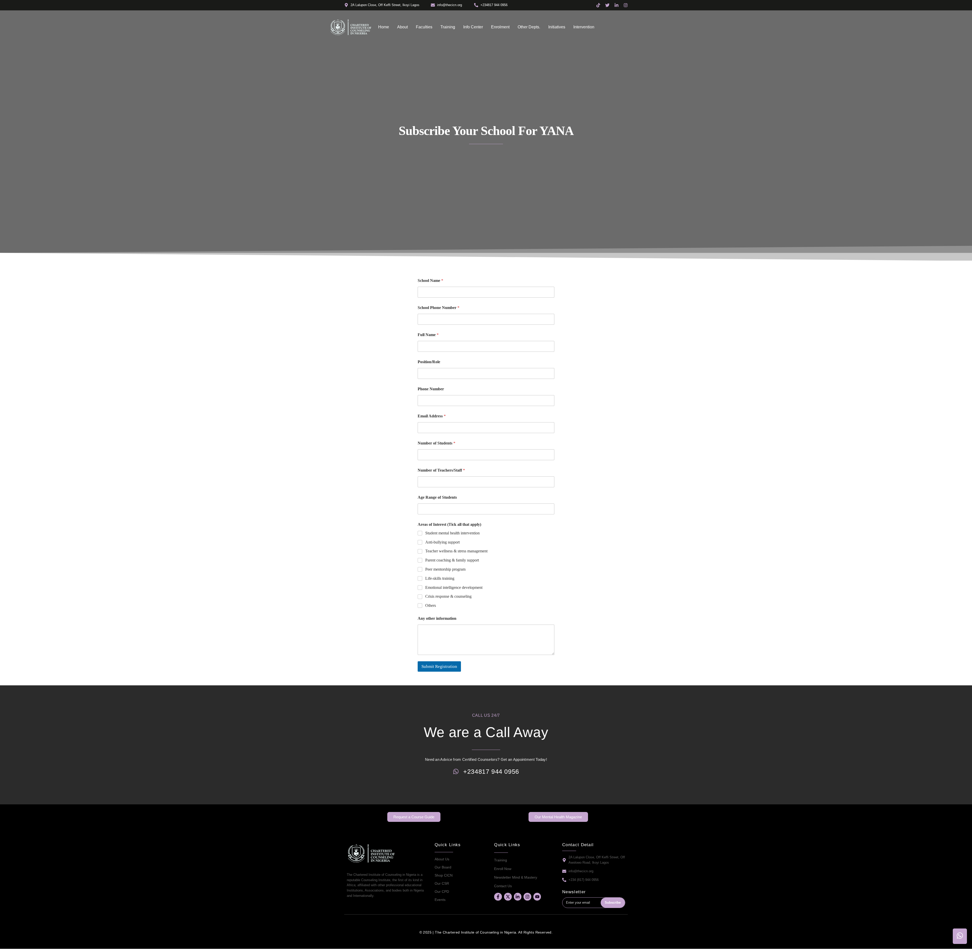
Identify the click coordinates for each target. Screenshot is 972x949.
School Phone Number (438, 307)
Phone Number (431, 389)
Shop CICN (444, 875)
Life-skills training (439, 578)
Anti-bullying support (442, 542)
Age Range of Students (437, 497)
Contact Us (503, 886)
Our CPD (442, 891)
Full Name (428, 335)
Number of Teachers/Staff (441, 470)
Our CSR (442, 883)
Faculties (424, 27)
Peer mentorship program (445, 569)
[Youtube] (537, 897)
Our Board (443, 867)
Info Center (473, 27)
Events (440, 900)
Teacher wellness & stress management (456, 551)
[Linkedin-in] (518, 897)
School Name (430, 280)
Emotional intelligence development (453, 587)
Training (447, 27)
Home (383, 27)
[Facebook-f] (498, 897)
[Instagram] (527, 897)
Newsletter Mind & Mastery (515, 877)
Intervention (583, 27)
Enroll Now (502, 869)
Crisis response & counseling (448, 596)
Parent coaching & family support (452, 560)
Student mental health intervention (452, 533)
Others (430, 605)
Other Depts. (529, 27)
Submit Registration (439, 666)
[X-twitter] (508, 897)
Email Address (432, 416)
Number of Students (436, 443)
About (402, 27)
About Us (442, 859)
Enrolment (500, 27)
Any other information (437, 618)
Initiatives (556, 27)
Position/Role (429, 362)
